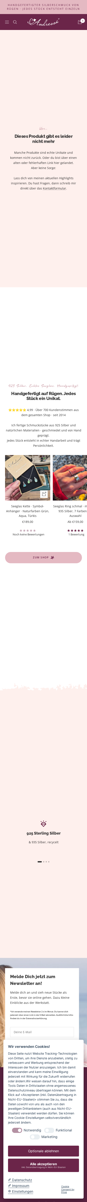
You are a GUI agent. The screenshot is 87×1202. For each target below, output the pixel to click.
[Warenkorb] (80, 22)
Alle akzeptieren (44, 1165)
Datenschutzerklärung (36, 1018)
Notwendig (32, 1130)
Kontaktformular (54, 188)
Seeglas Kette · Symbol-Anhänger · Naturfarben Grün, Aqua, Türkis (27, 511)
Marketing (49, 1137)
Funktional (64, 1130)
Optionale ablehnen (43, 1151)
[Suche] (15, 22)
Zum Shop (41, 557)
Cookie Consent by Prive (67, 1189)
